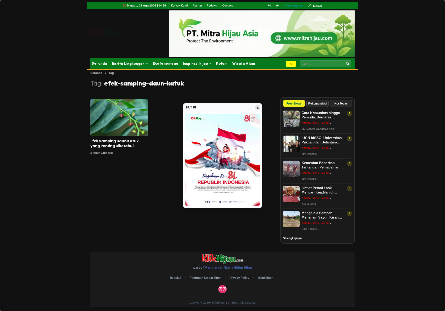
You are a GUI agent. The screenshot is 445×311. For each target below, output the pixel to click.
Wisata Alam (243, 63)
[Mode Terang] (277, 5)
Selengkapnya (292, 238)
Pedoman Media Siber (205, 277)
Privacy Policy (239, 277)
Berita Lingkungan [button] (128, 63)
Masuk (317, 5)
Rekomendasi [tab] (317, 103)
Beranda (99, 63)
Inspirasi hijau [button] (195, 63)
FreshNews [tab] (294, 103)
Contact (227, 5)
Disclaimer (265, 277)
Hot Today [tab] (341, 103)
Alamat (197, 5)
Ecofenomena (165, 63)
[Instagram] (269, 5)
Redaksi (212, 5)
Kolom (222, 63)
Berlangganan (294, 5)
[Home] (115, 32)
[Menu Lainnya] (291, 64)
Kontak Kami (179, 5)
